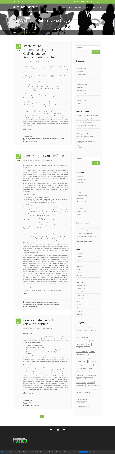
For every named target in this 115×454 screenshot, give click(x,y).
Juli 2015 (79, 263)
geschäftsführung (94, 361)
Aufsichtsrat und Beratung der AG (85, 122)
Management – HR (81, 90)
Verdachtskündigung (91, 389)
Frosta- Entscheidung (81, 361)
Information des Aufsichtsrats (84, 130)
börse (89, 344)
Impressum (87, 7)
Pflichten (61, 138)
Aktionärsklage (28, 302)
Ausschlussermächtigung (82, 340)
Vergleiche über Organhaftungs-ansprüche (87, 115)
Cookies (70, 7)
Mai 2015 (79, 269)
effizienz (92, 351)
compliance (79, 347)
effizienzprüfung (80, 354)
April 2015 (79, 272)
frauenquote (89, 358)
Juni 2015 (79, 266)
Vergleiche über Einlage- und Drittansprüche (87, 119)
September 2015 (81, 256)
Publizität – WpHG (81, 100)
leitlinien (90, 368)
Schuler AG (90, 382)
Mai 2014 (79, 308)
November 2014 (81, 288)
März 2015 (79, 276)
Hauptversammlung (82, 84)
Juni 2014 (79, 304)
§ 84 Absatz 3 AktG (81, 402)
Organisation (80, 97)
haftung (56, 302)
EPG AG (89, 354)
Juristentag (27, 402)
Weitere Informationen (95, 452)
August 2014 (80, 298)
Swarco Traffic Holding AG (93, 385)
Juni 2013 (79, 314)
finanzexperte (80, 358)
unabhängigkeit (80, 389)
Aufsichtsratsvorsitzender (82, 337)
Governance (80, 77)
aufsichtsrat (79, 334)
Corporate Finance (81, 74)
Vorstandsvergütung (88, 396)
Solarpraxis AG (80, 385)
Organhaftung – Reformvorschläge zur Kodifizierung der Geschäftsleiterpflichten (39, 51)
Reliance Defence (52, 402)
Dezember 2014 (81, 285)
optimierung (91, 371)
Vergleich (79, 392)
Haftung (26, 141)
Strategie (79, 103)
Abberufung (79, 327)
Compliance (27, 405)
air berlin (79, 330)
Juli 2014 (79, 301)
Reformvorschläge (27, 139)
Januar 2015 (80, 282)
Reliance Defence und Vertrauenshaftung (38, 322)
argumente (93, 330)
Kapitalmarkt (80, 87)
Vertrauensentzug (88, 392)
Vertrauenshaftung (61, 402)
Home (63, 7)
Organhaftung (55, 138)
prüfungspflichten (88, 378)
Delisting (87, 347)
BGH (93, 340)
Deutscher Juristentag (30, 138)
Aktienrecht (80, 65)
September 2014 (81, 295)
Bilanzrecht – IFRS (81, 68)
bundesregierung (80, 344)
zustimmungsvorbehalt (82, 399)
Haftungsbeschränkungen (28, 304)
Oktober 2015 (80, 253)
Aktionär (86, 330)
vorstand (34, 139)
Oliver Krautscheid (97, 7)
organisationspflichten (91, 375)
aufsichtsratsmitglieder (37, 302)
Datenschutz (78, 7)
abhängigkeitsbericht (90, 327)
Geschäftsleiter (39, 138)
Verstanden (83, 452)
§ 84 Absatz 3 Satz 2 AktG (83, 406)
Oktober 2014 (80, 292)
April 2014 (79, 311)
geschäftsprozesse (81, 365)
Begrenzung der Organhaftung (43, 156)
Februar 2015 (80, 279)
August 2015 (80, 259)
